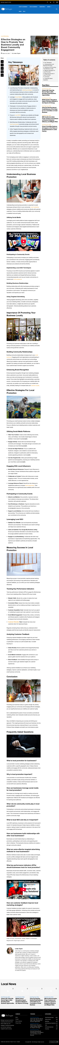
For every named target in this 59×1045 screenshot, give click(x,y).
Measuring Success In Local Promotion (49, 74)
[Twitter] (54, 2)
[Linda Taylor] (10, 959)
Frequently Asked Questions (47, 79)
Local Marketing (4, 36)
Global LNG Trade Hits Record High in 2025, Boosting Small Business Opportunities (49, 92)
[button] (56, 9)
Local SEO (17, 115)
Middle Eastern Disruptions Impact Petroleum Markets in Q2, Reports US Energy (50, 101)
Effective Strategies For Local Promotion (49, 71)
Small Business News (46, 88)
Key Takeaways (48, 62)
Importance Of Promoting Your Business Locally (49, 68)
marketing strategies (27, 90)
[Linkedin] (50, 2)
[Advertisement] (29, 24)
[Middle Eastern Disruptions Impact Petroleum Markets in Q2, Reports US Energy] (22, 991)
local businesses (14, 124)
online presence (18, 279)
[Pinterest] (2, 68)
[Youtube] (57, 2)
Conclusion (47, 76)
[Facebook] (47, 2)
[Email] (2, 75)
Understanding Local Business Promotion (48, 65)
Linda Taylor (16, 53)
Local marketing (35, 207)
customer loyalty (35, 385)
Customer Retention (13, 622)
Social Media (18, 97)
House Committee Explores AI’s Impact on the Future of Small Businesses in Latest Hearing (49, 128)
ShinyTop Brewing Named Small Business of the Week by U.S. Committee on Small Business (49, 110)
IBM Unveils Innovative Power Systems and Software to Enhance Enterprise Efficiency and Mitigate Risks (50, 119)
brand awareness (29, 485)
